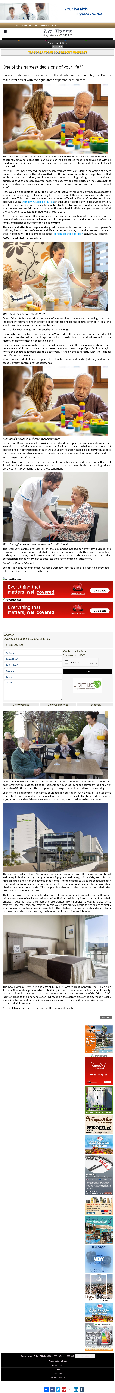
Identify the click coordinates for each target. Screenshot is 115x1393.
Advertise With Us (58, 1378)
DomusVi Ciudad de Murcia (38, 201)
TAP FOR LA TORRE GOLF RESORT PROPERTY (57, 52)
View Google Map (58, 704)
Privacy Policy (58, 1365)
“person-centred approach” (68, 233)
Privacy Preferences (85, 1356)
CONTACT (16, 25)
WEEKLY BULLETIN (48, 25)
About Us (58, 1374)
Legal (58, 1369)
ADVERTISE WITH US (30, 25)
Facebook (95, 704)
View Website (21, 704)
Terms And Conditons (58, 1361)
